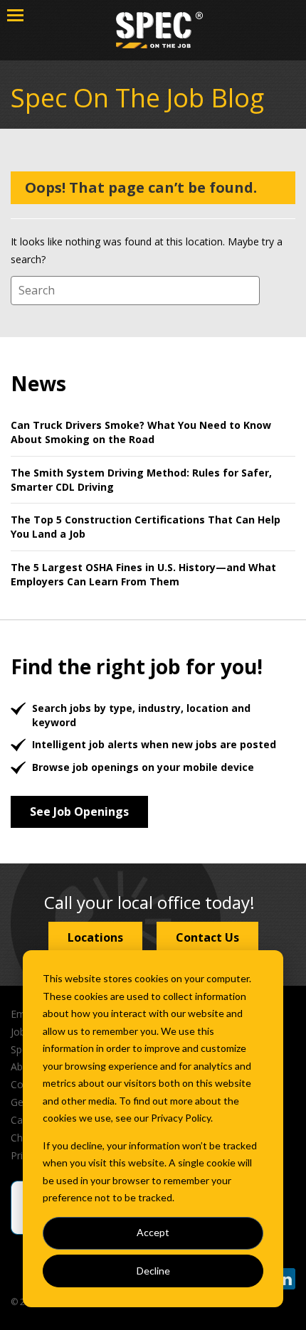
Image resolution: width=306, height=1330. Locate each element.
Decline (153, 1271)
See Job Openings (79, 811)
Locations (95, 937)
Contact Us (207, 937)
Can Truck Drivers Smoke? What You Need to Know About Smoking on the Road (141, 432)
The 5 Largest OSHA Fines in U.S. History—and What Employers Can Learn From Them (143, 574)
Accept (153, 1232)
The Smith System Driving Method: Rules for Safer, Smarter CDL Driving (141, 480)
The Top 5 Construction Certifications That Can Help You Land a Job (145, 527)
